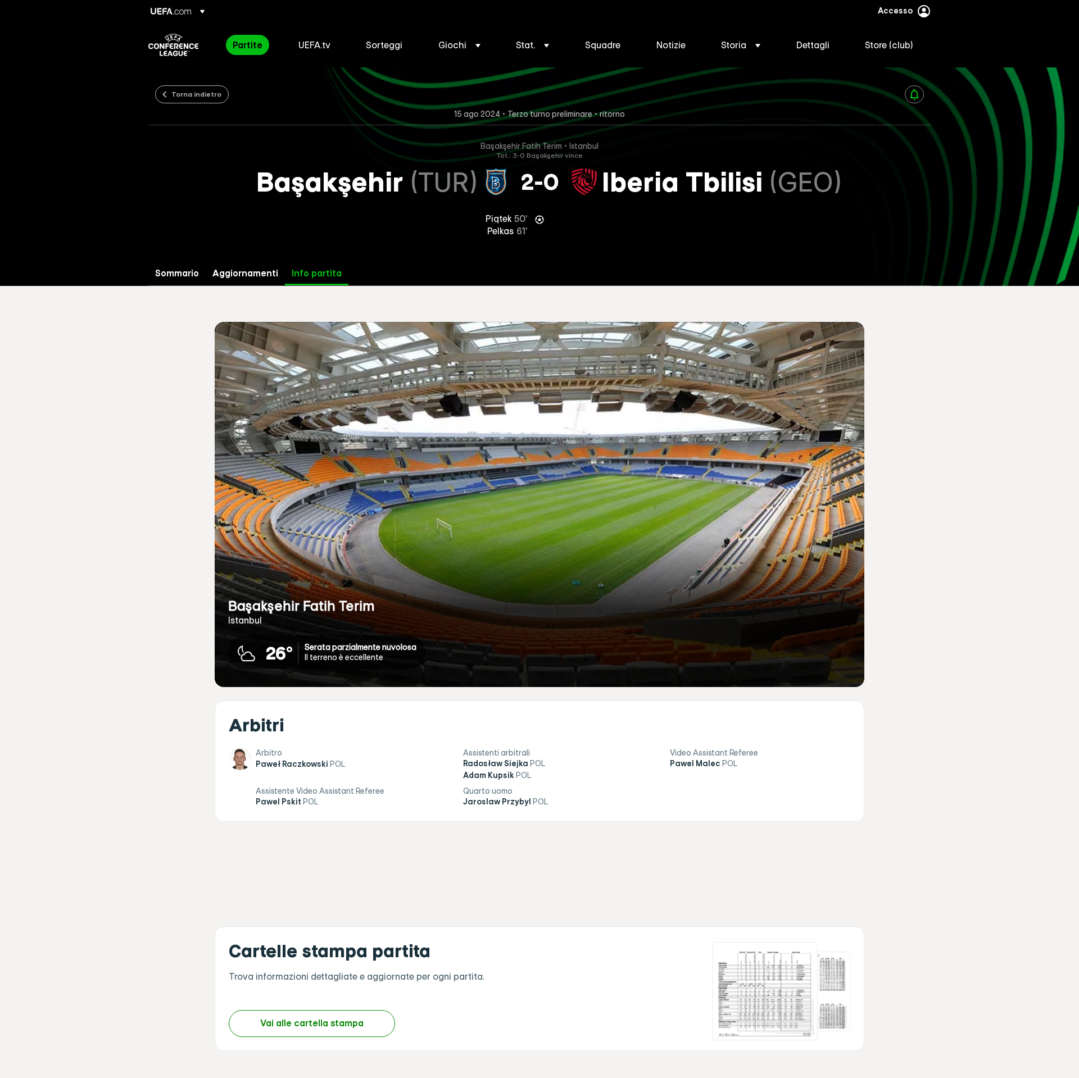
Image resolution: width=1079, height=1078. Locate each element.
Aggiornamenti (245, 273)
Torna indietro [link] (196, 94)
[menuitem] (251, 45)
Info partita (317, 273)
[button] (459, 45)
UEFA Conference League (173, 45)
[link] (247, 45)
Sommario (177, 273)
